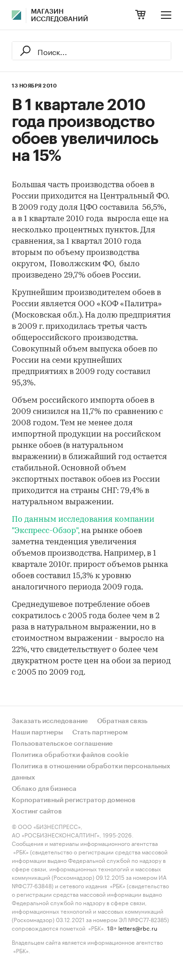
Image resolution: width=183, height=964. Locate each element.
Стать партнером (100, 732)
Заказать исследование (50, 721)
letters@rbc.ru (137, 927)
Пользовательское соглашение (62, 744)
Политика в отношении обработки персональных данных (91, 772)
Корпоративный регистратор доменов (74, 800)
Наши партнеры (37, 732)
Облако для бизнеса (44, 789)
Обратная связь (122, 721)
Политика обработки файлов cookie (70, 755)
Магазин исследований (59, 15)
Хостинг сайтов (37, 811)
